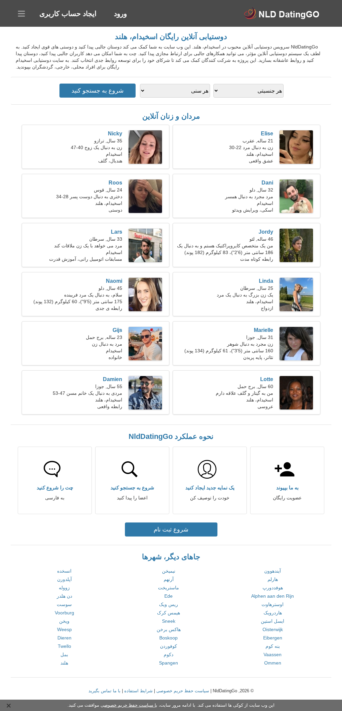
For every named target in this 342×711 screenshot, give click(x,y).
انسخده (64, 571)
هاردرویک (273, 612)
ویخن (64, 621)
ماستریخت (168, 587)
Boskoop (168, 637)
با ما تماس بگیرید (105, 690)
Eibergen (272, 637)
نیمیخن (168, 571)
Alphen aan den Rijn (272, 596)
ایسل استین (272, 621)
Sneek (168, 621)
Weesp (64, 629)
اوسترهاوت (273, 604)
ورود (120, 13)
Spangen (168, 663)
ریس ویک (168, 604)
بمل (64, 654)
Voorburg (64, 612)
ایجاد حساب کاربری (68, 13)
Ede (168, 596)
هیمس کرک (168, 612)
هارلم (273, 579)
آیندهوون (272, 571)
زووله (64, 587)
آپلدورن (64, 579)
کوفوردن (168, 646)
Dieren (64, 637)
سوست (64, 604)
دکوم (168, 654)
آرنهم (169, 579)
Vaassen (273, 654)
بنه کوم (273, 646)
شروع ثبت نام (171, 529)
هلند (64, 663)
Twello (64, 646)
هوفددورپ (273, 587)
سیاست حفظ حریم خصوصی (182, 690)
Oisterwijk (273, 629)
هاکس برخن (169, 629)
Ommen (272, 663)
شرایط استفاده (138, 690)
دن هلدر (64, 596)
